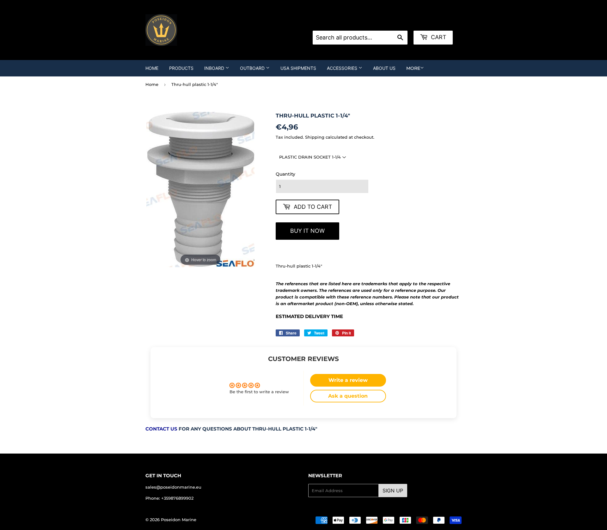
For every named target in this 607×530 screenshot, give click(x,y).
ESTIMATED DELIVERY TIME (309, 316)
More (413, 68)
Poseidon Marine (178, 519)
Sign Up (393, 490)
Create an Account (395, 23)
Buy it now (307, 230)
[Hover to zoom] (200, 189)
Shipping (314, 137)
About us (384, 68)
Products (181, 68)
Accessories (343, 68)
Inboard (214, 68)
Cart (437, 37)
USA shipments (298, 68)
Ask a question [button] (348, 396)
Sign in (363, 23)
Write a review (348, 380)
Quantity (285, 174)
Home (151, 68)
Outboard (253, 68)
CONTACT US (161, 429)
